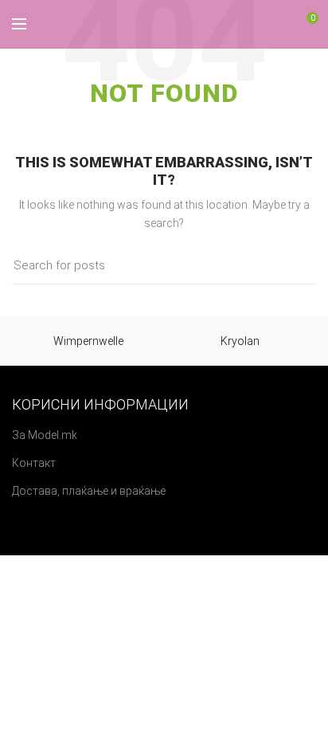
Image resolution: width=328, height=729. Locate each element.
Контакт (34, 463)
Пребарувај (294, 266)
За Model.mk (44, 435)
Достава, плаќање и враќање (89, 490)
